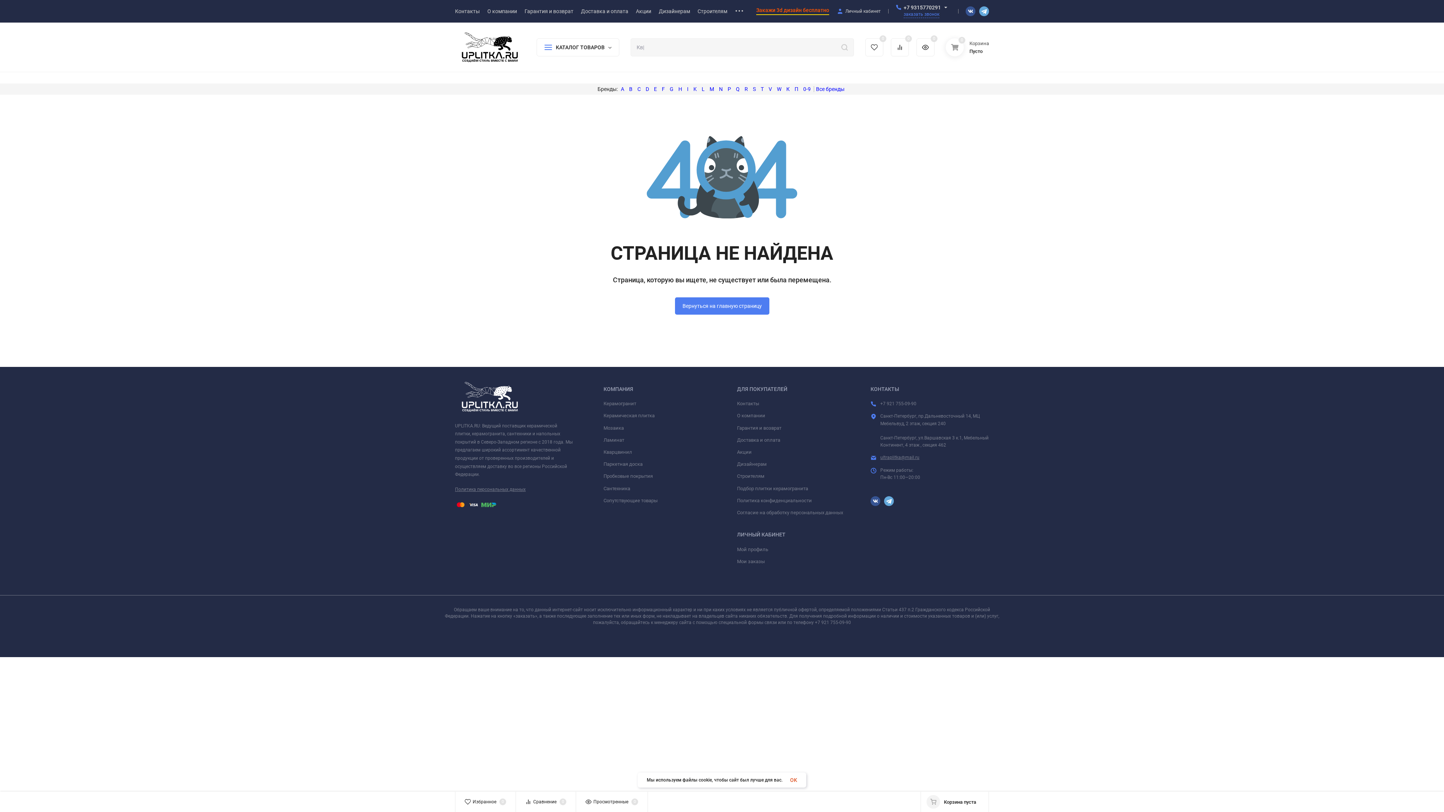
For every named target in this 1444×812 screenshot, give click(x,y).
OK (793, 780)
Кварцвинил (618, 452)
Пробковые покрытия (628, 476)
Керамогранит (620, 403)
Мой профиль (752, 549)
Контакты (748, 403)
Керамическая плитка (629, 415)
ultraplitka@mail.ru (899, 457)
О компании (751, 415)
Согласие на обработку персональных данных (790, 512)
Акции (744, 452)
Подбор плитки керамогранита (772, 488)
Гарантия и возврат (759, 428)
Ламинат (614, 440)
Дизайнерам (752, 464)
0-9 (807, 89)
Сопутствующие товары (631, 500)
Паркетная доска (623, 464)
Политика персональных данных (490, 489)
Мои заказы (751, 561)
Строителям (750, 476)
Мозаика (614, 428)
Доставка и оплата (758, 440)
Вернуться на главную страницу (722, 306)
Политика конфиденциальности (774, 500)
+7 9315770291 (922, 8)
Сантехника (617, 488)
